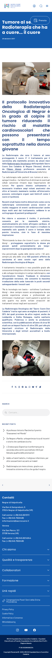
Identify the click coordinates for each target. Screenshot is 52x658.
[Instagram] (17, 630)
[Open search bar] (41, 6)
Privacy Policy (8, 609)
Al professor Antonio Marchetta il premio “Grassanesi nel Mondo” (23, 432)
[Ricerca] (26, 412)
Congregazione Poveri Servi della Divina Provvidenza (23, 601)
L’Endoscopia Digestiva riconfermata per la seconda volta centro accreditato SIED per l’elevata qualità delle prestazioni (25, 449)
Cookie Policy (7, 613)
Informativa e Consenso (12, 617)
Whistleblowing (8, 622)
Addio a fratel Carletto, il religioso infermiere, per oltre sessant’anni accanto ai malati (27, 459)
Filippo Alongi (14, 169)
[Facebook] (34, 630)
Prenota (43, 20)
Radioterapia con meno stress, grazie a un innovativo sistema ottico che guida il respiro (26, 468)
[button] (26, 358)
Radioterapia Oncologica (19, 163)
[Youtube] (26, 630)
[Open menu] (47, 6)
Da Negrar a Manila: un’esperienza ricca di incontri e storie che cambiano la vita (28, 440)
